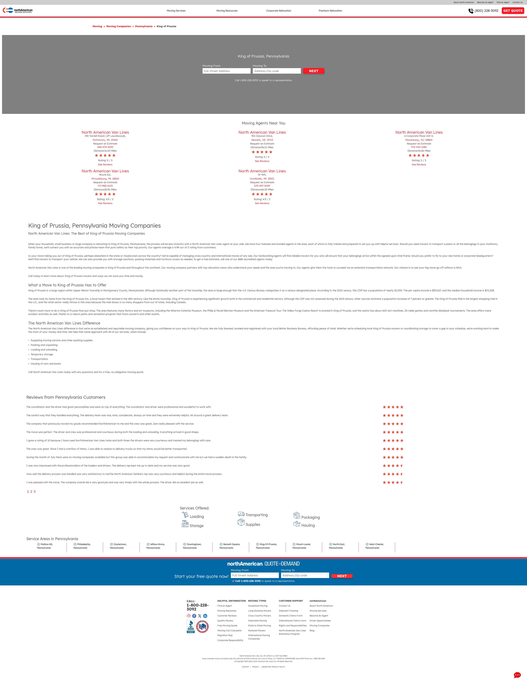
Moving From (211, 65)
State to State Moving (259, 625)
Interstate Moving (257, 620)
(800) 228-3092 (486, 11)
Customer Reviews (227, 615)
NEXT (313, 71)
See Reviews (105, 164)
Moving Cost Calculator (229, 630)
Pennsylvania (144, 26)
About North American (464, 2)
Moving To (260, 65)
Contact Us (518, 2)
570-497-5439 (262, 185)
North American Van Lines (105, 132)
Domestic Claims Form (291, 615)
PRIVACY (255, 667)
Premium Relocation (330, 10)
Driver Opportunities (320, 620)
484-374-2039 (105, 147)
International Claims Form (292, 620)
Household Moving (257, 605)
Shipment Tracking (288, 610)
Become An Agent (485, 2)
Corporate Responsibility (230, 640)
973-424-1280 (419, 147)
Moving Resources (227, 10)
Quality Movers (225, 620)
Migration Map (225, 635)
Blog (312, 630)
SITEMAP (245, 667)
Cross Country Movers (259, 615)
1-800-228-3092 (198, 605)
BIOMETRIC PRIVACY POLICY (273, 667)
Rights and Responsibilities (293, 625)
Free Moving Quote (227, 625)
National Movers (256, 630)
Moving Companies (119, 26)
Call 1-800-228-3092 (246, 80)
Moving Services (176, 10)
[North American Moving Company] (18, 14)
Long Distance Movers (259, 610)
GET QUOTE (513, 11)
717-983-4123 (105, 185)
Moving (98, 26)
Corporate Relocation (278, 10)
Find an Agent (503, 2)
